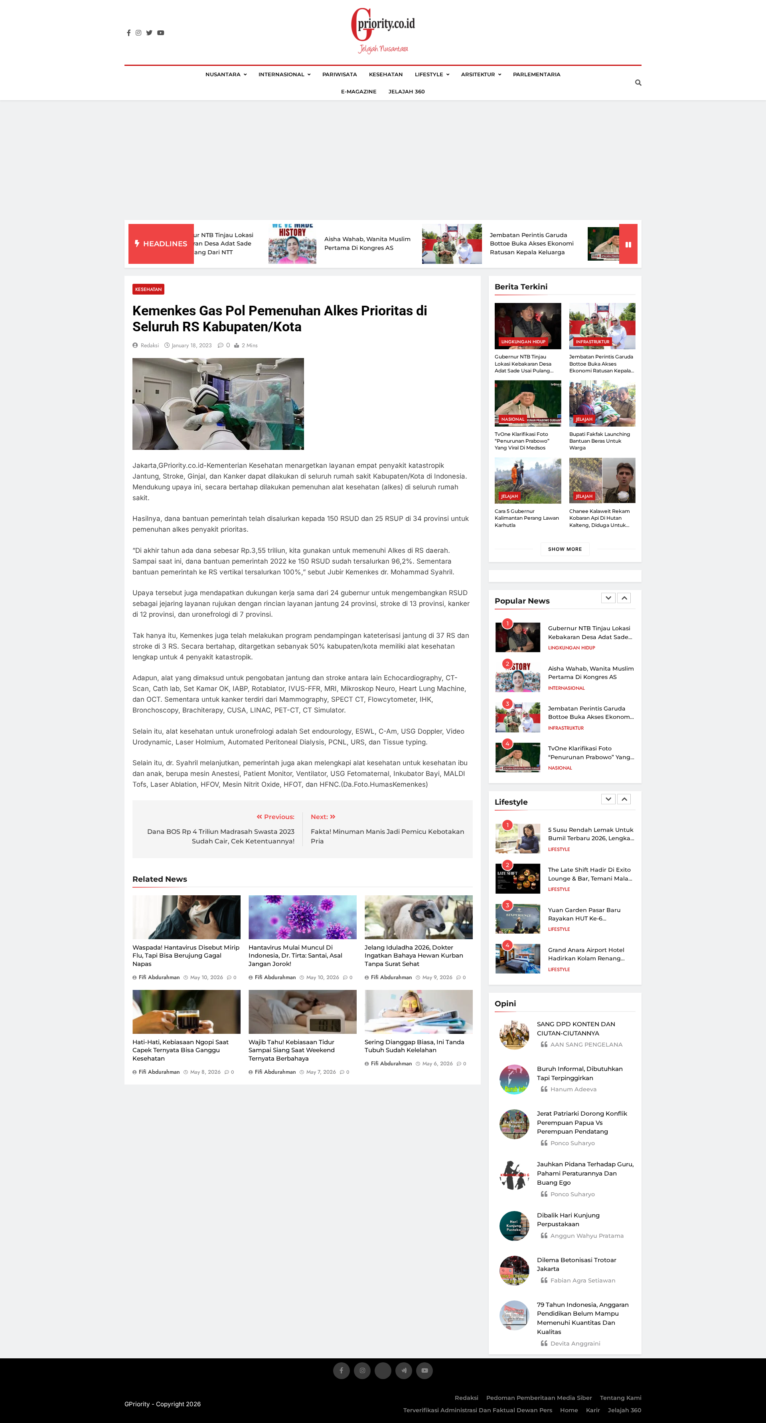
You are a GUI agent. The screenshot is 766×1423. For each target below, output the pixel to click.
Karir (593, 1410)
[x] (383, 1372)
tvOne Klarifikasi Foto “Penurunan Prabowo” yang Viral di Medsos (522, 441)
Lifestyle (429, 74)
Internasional (281, 74)
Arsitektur (478, 74)
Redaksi (466, 1397)
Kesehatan (386, 74)
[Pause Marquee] (628, 244)
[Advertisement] (383, 160)
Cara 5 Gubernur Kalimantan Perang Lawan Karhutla (527, 518)
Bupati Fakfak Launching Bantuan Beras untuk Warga (599, 441)
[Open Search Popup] (638, 82)
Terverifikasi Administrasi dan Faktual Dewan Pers (477, 1410)
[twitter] (149, 33)
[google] (403, 1372)
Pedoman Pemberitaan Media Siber (539, 1397)
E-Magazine (359, 91)
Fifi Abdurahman (159, 977)
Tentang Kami (621, 1397)
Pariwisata (339, 74)
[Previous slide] (608, 598)
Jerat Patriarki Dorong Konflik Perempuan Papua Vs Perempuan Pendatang (582, 1123)
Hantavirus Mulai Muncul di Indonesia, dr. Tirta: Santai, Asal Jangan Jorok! (295, 956)
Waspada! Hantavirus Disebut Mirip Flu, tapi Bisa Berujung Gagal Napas (185, 956)
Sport (555, 768)
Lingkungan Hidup (523, 341)
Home (569, 1410)
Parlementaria (537, 74)
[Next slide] (624, 598)
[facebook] (128, 33)
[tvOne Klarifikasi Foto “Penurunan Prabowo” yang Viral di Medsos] (559, 244)
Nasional (512, 419)
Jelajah (584, 419)
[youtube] (161, 33)
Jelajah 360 (407, 91)
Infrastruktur (592, 341)
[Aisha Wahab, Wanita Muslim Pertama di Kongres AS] (234, 244)
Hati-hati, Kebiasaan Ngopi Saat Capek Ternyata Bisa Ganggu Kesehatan (180, 1050)
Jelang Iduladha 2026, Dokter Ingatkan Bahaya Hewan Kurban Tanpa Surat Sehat (414, 956)
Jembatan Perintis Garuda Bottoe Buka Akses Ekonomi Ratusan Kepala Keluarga (473, 244)
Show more (565, 549)
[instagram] (138, 33)
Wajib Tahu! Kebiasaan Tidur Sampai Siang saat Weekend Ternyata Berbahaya (292, 1050)
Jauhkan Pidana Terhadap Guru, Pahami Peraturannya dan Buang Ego (585, 1173)
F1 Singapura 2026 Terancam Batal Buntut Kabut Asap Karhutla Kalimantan (590, 757)
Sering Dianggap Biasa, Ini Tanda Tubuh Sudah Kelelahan (414, 1046)
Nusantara (223, 74)
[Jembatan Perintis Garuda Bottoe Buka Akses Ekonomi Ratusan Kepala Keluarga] (393, 244)
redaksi (150, 345)
